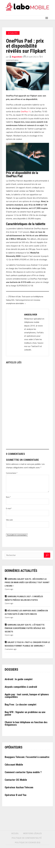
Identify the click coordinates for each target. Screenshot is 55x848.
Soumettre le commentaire (17, 535)
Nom (8, 497)
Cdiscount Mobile (14, 764)
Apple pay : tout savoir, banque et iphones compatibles (27, 695)
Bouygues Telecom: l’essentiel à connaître (27, 757)
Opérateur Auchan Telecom (19, 787)
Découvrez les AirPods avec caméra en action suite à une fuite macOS (26, 612)
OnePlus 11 (26, 111)
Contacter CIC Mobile (16, 779)
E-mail (9, 508)
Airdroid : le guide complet (18, 679)
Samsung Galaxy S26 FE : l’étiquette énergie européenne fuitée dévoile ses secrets (25, 628)
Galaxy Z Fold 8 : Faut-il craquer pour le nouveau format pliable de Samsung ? (27, 644)
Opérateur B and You (15, 795)
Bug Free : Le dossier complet (20, 704)
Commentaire (11, 473)
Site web (9, 519)
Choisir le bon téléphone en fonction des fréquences (26, 723)
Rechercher (47, 555)
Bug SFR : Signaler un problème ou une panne (25, 713)
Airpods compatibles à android (21, 686)
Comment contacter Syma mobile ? (23, 772)
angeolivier (17, 56)
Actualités (13, 33)
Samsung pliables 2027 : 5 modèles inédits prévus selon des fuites (24, 598)
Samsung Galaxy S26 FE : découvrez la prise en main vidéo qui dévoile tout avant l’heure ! (27, 582)
